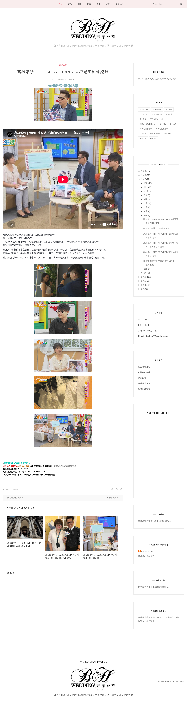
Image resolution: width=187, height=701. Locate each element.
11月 (146, 187)
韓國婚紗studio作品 (147, 124)
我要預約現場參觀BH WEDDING (15, 469)
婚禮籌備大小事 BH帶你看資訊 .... (153, 587)
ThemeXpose (178, 681)
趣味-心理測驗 (155, 133)
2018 (143, 175)
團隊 (79, 4)
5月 (145, 207)
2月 (145, 269)
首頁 (60, 4)
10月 (146, 191)
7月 (145, 199)
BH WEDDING (60, 79)
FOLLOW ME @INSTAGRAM (94, 662)
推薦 (89, 4)
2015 (143, 281)
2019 (143, 171)
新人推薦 (169, 109)
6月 (145, 203)
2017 (143, 179)
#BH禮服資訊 (46, 466)
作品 (70, 4)
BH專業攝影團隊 (146, 129)
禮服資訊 (153, 138)
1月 (145, 272)
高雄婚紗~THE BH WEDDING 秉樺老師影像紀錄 (100, 556)
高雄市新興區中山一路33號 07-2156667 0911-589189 (25, 472)
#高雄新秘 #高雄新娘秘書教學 (64, 466)
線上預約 (119, 4)
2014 (143, 285)
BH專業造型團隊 (162, 129)
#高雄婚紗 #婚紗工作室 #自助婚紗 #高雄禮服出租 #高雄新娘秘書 (29, 475)
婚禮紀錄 (143, 133)
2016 (143, 277)
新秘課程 (167, 133)
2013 (143, 289)
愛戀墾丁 (143, 119)
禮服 (99, 4)
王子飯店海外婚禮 (156, 119)
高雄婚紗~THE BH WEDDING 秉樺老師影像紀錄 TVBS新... (62, 556)
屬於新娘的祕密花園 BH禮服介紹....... (154, 521)
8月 (145, 195)
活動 (108, 4)
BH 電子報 (143, 114)
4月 (145, 211)
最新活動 (143, 138)
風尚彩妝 (162, 124)
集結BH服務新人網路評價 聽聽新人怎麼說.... (158, 78)
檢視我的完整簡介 (146, 556)
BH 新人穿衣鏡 (156, 114)
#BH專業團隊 (35, 466)
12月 (146, 183)
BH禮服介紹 (157, 109)
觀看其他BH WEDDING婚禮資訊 (17, 463)
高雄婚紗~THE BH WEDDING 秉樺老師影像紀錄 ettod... (24, 544)
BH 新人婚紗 (144, 109)
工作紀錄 (173, 124)
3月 (145, 215)
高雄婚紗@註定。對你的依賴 (156, 228)
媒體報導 (63, 65)
